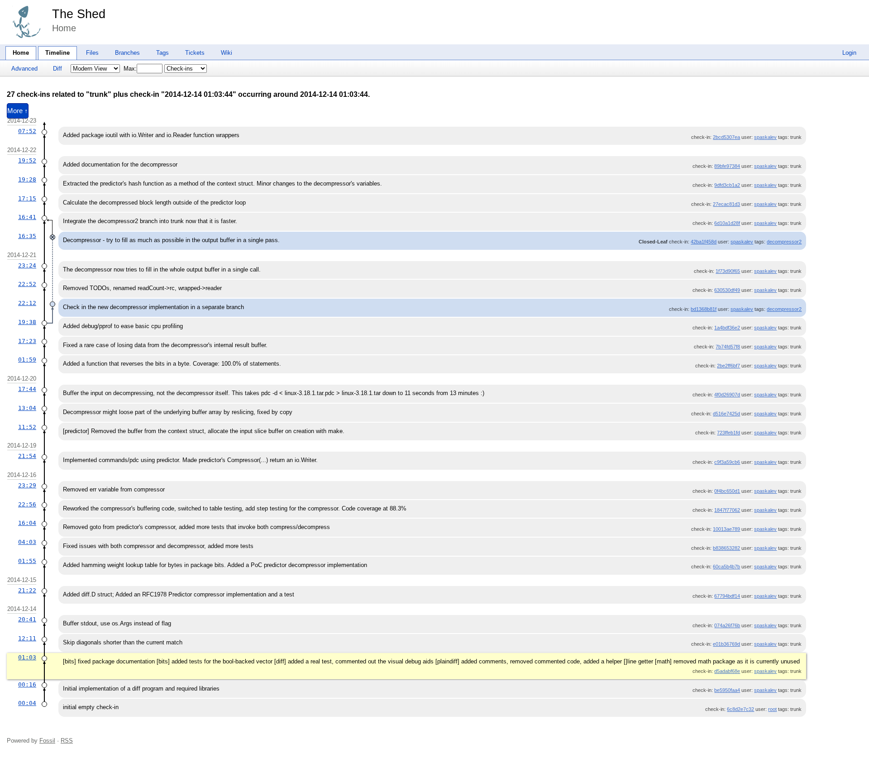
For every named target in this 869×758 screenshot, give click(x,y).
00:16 (27, 684)
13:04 (27, 408)
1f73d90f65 (728, 271)
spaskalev (765, 137)
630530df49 (727, 290)
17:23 (27, 341)
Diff (57, 68)
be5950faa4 (727, 690)
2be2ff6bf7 (728, 365)
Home (21, 52)
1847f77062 (727, 510)
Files (92, 52)
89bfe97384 (727, 166)
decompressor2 (784, 241)
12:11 (27, 638)
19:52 (27, 160)
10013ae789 (726, 529)
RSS (67, 740)
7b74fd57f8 (728, 346)
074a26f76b (727, 625)
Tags (162, 52)
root (772, 709)
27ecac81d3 (726, 204)
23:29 (27, 485)
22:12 (27, 303)
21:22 (27, 590)
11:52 (27, 427)
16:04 (27, 523)
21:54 (27, 456)
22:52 (27, 284)
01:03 (27, 657)
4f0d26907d (727, 394)
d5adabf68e (727, 671)
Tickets (195, 52)
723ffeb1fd (728, 432)
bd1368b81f (703, 309)
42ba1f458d (703, 241)
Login (849, 52)
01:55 (27, 561)
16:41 (27, 217)
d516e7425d (726, 413)
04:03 (27, 542)
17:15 (27, 198)
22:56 (27, 504)
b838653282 (726, 548)
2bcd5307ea (726, 137)
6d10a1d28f (727, 223)
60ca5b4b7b (726, 566)
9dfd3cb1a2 (727, 185)
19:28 (27, 179)
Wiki (226, 52)
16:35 (27, 236)
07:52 (27, 131)
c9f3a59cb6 (727, 462)
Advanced (24, 68)
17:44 (27, 389)
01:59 (27, 359)
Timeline (57, 52)
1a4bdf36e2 (727, 327)
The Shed (78, 14)
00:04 (27, 703)
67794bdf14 (727, 596)
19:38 (27, 322)
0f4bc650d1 (727, 491)
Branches (127, 52)
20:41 (27, 619)
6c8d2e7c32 (740, 709)
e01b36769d (726, 644)
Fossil (47, 740)
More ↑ (17, 110)
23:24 (27, 265)
